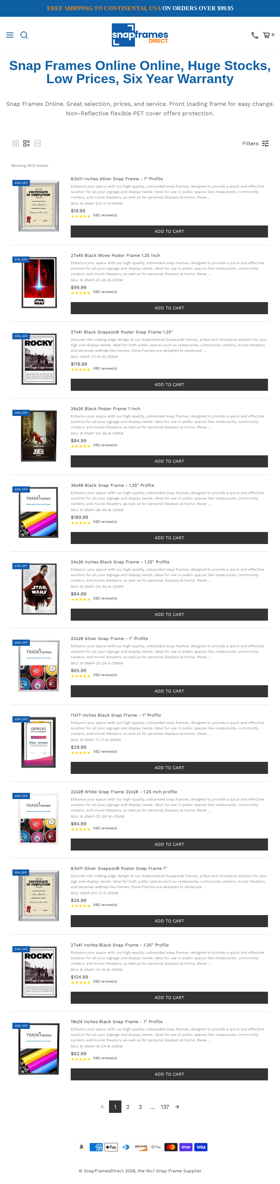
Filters (250, 143)
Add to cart (169, 231)
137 (165, 1106)
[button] (15, 143)
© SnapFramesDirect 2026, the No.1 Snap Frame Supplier (140, 1170)
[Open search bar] (27, 35)
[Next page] (177, 1106)
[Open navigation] (10, 35)
